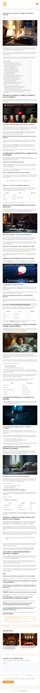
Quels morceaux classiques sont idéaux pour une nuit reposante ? (15, 87)
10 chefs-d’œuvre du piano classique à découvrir (28, 647)
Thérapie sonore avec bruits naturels (10, 81)
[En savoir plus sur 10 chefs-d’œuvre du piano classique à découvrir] (29, 639)
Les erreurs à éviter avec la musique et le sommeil (11, 77)
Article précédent (5, 625)
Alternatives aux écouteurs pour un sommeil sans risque (12, 79)
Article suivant (35, 625)
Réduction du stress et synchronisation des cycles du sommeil (13, 64)
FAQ (5, 84)
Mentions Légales (16, 690)
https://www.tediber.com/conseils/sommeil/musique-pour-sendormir (16, 621)
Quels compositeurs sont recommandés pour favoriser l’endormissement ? (16, 86)
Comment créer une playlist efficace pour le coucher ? (13, 88)
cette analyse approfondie (29, 202)
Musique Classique (6, 650)
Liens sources (6, 92)
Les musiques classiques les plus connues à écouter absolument (10, 647)
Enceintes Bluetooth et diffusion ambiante (11, 80)
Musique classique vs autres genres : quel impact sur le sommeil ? (13, 82)
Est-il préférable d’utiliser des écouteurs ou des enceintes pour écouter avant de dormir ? (18, 89)
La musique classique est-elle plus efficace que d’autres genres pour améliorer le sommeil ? (18, 90)
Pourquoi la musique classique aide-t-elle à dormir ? (13, 85)
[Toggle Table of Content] (29, 61)
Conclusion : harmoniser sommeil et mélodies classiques (12, 83)
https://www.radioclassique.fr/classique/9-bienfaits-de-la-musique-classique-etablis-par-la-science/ (21, 620)
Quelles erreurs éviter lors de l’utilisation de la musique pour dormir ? (15, 91)
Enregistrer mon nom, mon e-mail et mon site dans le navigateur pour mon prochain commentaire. (19, 678)
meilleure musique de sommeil (21, 254)
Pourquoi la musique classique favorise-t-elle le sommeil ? (12, 62)
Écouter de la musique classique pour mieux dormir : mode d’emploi (13, 76)
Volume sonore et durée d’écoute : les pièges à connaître (13, 78)
